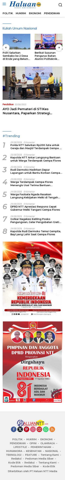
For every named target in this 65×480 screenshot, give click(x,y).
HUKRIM (31, 439)
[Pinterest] (26, 430)
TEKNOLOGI (13, 454)
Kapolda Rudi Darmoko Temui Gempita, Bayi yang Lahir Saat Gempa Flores (35, 233)
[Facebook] (13, 430)
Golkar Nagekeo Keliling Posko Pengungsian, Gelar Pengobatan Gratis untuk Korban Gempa (35, 221)
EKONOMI (46, 439)
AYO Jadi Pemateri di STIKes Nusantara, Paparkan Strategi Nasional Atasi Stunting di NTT (27, 113)
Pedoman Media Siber (39, 458)
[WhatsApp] (46, 430)
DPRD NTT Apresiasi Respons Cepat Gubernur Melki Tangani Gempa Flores (35, 208)
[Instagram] (33, 430)
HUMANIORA (14, 451)
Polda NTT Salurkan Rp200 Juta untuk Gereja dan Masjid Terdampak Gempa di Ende (36, 147)
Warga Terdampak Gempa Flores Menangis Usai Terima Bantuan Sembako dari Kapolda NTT (31, 183)
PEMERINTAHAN (41, 447)
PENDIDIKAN (18, 443)
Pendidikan (8, 104)
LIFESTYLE (20, 447)
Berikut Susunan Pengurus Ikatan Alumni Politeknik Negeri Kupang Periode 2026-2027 (47, 56)
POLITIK (17, 439)
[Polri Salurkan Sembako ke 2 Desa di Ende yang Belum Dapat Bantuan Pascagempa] (17, 41)
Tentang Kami (50, 454)
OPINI (33, 443)
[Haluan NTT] (25, 5)
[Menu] (5, 4)
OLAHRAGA (47, 443)
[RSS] (52, 430)
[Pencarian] (60, 5)
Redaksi (16, 458)
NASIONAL (51, 451)
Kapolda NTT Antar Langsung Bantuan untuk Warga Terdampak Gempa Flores (35, 159)
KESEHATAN (33, 451)
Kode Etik (14, 462)
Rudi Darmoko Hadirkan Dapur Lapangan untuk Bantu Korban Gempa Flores (35, 171)
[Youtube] (39, 430)
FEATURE (31, 454)
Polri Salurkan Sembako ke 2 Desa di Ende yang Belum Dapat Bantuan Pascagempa (15, 56)
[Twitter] (20, 430)
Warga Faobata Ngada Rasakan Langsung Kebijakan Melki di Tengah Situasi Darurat (34, 196)
